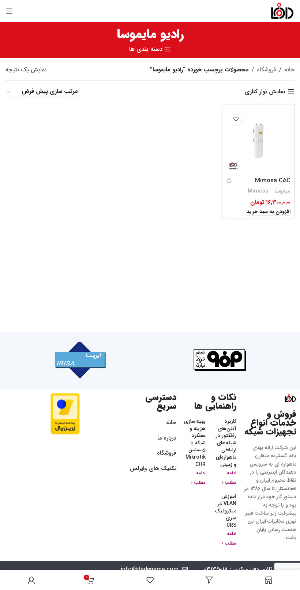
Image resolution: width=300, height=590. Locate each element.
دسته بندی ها (145, 49)
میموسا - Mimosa (269, 191)
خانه (289, 69)
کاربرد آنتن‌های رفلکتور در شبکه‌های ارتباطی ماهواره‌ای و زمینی (226, 442)
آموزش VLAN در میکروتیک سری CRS (225, 510)
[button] (268, 212)
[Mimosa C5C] (258, 141)
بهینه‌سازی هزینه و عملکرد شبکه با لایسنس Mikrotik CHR (195, 442)
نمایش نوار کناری (265, 91)
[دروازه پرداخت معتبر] (65, 413)
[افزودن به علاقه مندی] (236, 118)
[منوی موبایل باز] (9, 11)
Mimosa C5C (272, 180)
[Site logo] (282, 10)
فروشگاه (266, 69)
